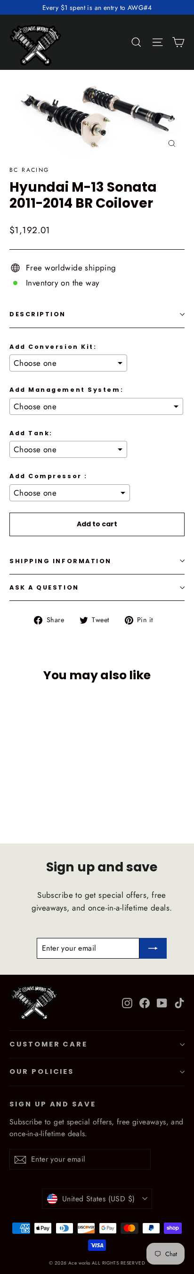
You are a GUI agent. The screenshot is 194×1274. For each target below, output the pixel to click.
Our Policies (41, 1071)
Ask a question (44, 587)
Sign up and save (52, 1104)
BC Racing (29, 170)
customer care (48, 1044)
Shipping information (60, 561)
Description (37, 314)
